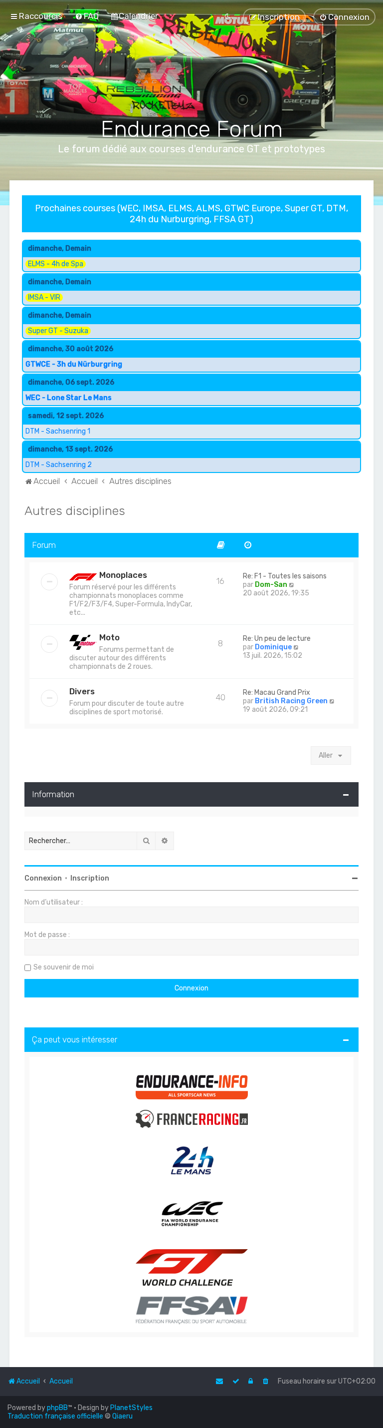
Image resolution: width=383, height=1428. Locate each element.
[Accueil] (191, 75)
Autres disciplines (74, 510)
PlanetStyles (131, 1408)
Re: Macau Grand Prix (276, 692)
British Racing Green (291, 701)
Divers (82, 691)
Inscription (89, 878)
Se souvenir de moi (63, 967)
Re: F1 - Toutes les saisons (285, 576)
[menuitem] (86, 15)
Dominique (273, 647)
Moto (109, 637)
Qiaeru (122, 1416)
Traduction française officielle (55, 1416)
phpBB (57, 1408)
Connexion (43, 878)
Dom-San (271, 584)
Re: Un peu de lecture (277, 638)
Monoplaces (123, 575)
